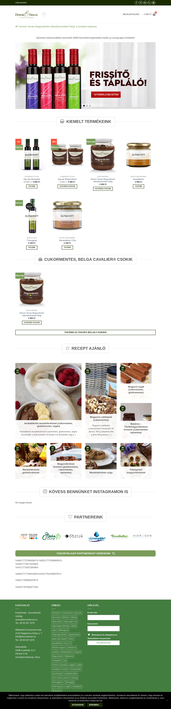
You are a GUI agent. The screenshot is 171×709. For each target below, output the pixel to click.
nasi (65, 660)
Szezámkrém (76, 669)
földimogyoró (63, 630)
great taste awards (59, 639)
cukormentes (67, 613)
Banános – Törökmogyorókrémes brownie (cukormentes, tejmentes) (136, 428)
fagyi (54, 630)
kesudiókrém (57, 643)
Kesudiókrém (138, 179)
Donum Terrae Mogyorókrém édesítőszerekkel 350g (103, 180)
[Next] (149, 75)
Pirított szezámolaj (59, 665)
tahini (60, 678)
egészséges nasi (70, 622)
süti (53, 678)
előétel (73, 626)
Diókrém (65, 617)
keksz (71, 639)
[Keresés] (44, 14)
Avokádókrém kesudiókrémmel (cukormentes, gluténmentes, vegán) (48, 425)
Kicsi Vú (68, 643)
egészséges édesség (60, 626)
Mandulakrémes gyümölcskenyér (31, 471)
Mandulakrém (66, 652)
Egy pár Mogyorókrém (67, 179)
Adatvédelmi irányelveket (99, 638)
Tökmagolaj (32, 240)
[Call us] (149, 3)
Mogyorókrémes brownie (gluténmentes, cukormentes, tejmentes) (65, 468)
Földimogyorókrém (59, 635)
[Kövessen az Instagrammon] (141, 3)
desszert (78, 613)
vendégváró (77, 687)
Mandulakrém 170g (67, 240)
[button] (150, 14)
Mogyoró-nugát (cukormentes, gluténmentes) (136, 390)
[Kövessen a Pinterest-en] (154, 3)
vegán (67, 687)
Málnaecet (69, 656)
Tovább (31, 186)
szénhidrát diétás (70, 674)
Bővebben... (94, 705)
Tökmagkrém (57, 682)
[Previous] (21, 75)
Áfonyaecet (56, 691)
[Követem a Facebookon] (136, 3)
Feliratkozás (103, 643)
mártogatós (56, 660)
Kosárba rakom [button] (67, 186)
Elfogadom (77, 705)
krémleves (72, 648)
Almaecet (56, 613)
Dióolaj (74, 617)
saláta (79, 665)
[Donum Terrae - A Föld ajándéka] (26, 14)
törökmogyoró (57, 687)
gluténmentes (74, 635)
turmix (66, 678)
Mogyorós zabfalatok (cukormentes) (101, 418)
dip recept (56, 617)
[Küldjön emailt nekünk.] (145, 3)
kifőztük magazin (58, 648)
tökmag (74, 678)
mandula (55, 652)
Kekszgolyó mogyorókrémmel (136, 471)
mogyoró (77, 652)
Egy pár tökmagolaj (32, 179)
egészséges (57, 622)
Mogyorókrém (57, 656)
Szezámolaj (56, 674)
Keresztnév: (93, 624)
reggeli (71, 665)
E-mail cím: (93, 612)
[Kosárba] (133, 63)
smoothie (55, 669)
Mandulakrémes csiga (101, 472)
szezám (65, 669)
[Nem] (167, 701)
